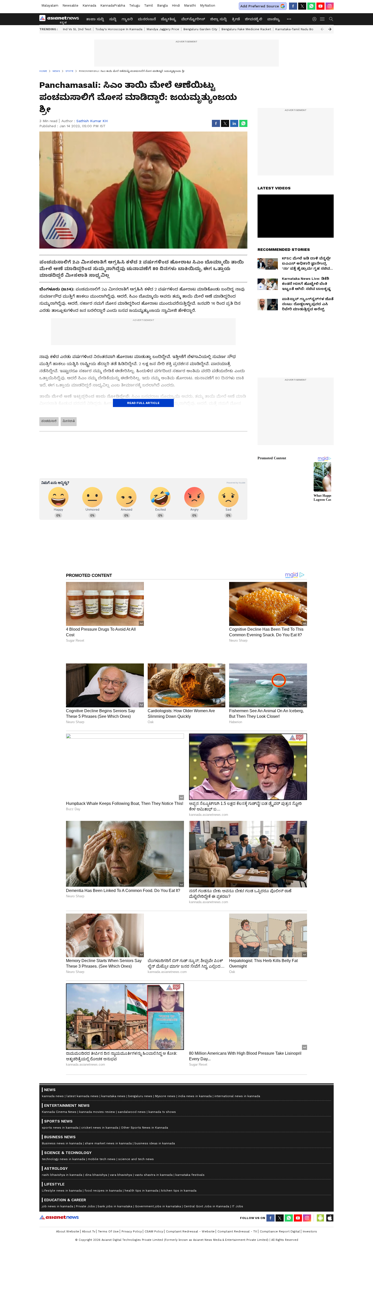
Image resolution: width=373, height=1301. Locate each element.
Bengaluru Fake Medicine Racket (246, 29)
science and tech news (136, 1159)
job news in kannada (57, 1206)
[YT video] (320, 6)
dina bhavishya (96, 1175)
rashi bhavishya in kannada (62, 1175)
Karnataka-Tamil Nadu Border (297, 29)
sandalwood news (132, 1112)
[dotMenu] (289, 19)
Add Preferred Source (259, 6)
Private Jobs (85, 1206)
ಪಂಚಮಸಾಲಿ (49, 421)
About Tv (88, 1231)
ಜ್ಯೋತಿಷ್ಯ (168, 19)
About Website (67, 1231)
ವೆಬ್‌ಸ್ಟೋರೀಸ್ (193, 19)
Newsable (70, 5)
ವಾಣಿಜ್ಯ (273, 19)
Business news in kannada (62, 1143)
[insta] (330, 6)
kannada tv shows (162, 1112)
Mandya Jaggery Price (163, 29)
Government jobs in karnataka (158, 1206)
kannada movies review (97, 1112)
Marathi (190, 5)
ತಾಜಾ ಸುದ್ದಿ (95, 19)
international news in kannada (237, 1096)
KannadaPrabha (112, 5)
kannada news (53, 1096)
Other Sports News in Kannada (144, 1127)
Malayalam (49, 5)
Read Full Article (143, 403)
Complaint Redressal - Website (190, 1231)
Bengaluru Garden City (200, 29)
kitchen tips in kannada (178, 1190)
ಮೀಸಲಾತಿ (69, 421)
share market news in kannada (108, 1143)
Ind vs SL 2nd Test (77, 29)
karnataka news (113, 1096)
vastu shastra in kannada (154, 1175)
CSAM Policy (154, 1231)
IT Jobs (237, 1206)
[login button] (315, 19)
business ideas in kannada (154, 1143)
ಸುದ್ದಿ (112, 19)
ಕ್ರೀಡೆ (236, 19)
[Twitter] (302, 6)
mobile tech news (101, 1159)
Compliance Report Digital (280, 1231)
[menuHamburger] (322, 19)
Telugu (134, 5)
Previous (322, 29)
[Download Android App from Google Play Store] (320, 1218)
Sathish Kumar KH (92, 121)
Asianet (59, 1217)
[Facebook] (293, 6)
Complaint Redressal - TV (237, 1231)
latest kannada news (82, 1096)
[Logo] (60, 19)
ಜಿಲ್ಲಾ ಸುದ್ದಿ (218, 19)
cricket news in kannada (99, 1127)
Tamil (148, 5)
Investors (310, 1231)
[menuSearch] (331, 19)
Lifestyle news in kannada (62, 1190)
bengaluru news (140, 1096)
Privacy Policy (132, 1231)
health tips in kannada (141, 1190)
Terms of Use (108, 1231)
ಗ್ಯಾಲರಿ (127, 19)
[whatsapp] (311, 6)
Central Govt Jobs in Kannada (206, 1206)
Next (330, 29)
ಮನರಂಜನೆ (147, 19)
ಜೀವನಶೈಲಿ (253, 19)
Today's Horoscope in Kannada (118, 29)
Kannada (89, 5)
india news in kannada (195, 1096)
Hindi (176, 5)
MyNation (207, 5)
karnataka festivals (190, 1175)
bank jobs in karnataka (115, 1206)
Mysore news (165, 1096)
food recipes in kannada (103, 1190)
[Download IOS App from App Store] (330, 1218)
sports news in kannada (60, 1127)
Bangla (162, 5)
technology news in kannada (63, 1159)
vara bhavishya (121, 1175)
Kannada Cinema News (59, 1112)
